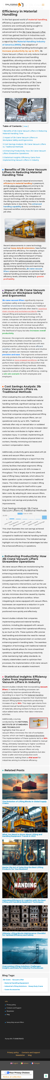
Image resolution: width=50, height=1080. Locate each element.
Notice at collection (12, 1077)
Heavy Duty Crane (35, 986)
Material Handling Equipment (16, 983)
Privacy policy (11, 1005)
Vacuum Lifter (18, 980)
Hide (25, 126)
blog (8, 1014)
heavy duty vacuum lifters (15, 1022)
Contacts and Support (14, 1008)
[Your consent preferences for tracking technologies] (46, 1076)
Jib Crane (7, 980)
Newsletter (10, 1011)
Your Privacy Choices (19, 1072)
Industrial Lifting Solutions (15, 986)
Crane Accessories (12, 989)
